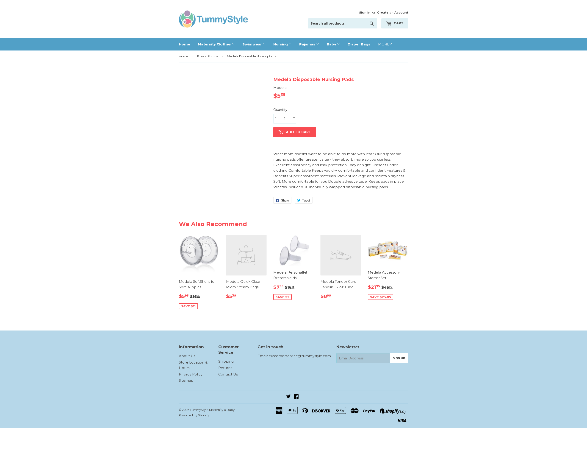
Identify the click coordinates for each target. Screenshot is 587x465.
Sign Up (399, 358)
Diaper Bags (359, 44)
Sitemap (186, 380)
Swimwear (252, 44)
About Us (187, 356)
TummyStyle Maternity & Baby (212, 410)
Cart (398, 23)
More (383, 44)
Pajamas (307, 44)
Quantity (280, 110)
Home (184, 44)
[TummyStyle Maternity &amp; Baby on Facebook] (296, 397)
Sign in (364, 12)
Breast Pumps (207, 56)
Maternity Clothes (215, 44)
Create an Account (392, 12)
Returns (225, 368)
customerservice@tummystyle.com (300, 356)
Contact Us (228, 374)
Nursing (281, 44)
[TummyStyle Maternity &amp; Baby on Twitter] (288, 397)
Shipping (226, 361)
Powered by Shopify (194, 415)
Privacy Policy (190, 374)
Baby (332, 44)
